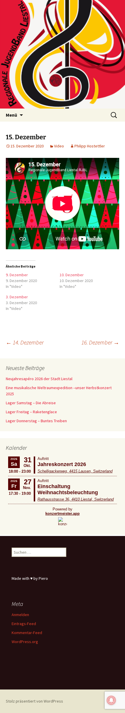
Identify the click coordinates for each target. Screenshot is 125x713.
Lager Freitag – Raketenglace (31, 411)
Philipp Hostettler (89, 146)
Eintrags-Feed (24, 623)
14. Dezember (25, 342)
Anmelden (20, 614)
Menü (11, 115)
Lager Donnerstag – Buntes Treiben (36, 420)
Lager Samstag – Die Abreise (31, 402)
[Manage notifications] (111, 700)
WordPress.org (25, 641)
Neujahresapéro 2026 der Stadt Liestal (39, 378)
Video (59, 146)
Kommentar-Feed (27, 632)
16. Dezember (100, 342)
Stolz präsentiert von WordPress (34, 701)
